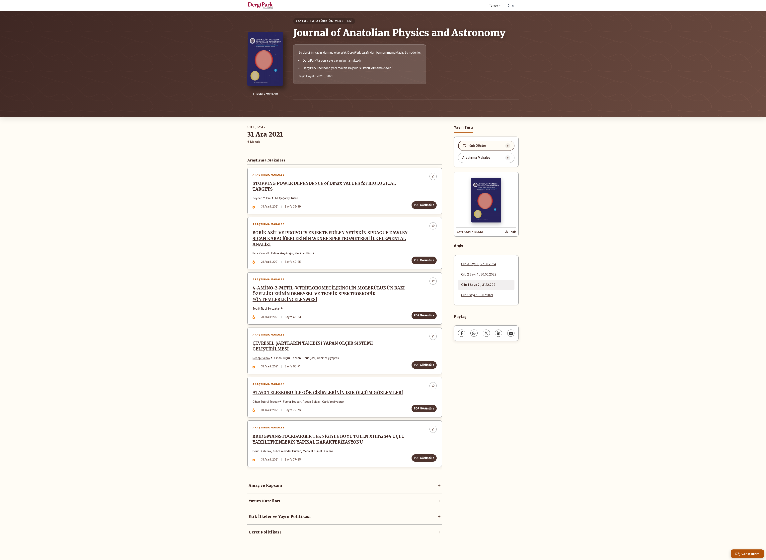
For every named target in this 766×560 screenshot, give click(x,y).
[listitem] (486, 146)
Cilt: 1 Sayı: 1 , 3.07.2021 (477, 295)
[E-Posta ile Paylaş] (510, 333)
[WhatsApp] (474, 333)
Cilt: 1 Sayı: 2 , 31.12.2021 (479, 285)
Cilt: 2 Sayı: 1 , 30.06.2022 (478, 274)
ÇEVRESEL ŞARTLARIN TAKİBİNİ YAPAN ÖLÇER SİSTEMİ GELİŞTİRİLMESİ (313, 346)
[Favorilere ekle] (433, 176)
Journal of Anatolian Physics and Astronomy (399, 33)
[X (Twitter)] (486, 333)
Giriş (510, 5)
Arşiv (458, 246)
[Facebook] (461, 333)
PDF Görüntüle (424, 205)
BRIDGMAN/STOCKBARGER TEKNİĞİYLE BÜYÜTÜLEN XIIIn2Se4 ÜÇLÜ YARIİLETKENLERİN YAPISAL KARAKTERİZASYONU (329, 439)
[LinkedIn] (498, 333)
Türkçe (493, 5)
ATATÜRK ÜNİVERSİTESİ (332, 21)
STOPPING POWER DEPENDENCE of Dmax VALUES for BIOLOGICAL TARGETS (324, 186)
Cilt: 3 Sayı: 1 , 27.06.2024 (478, 264)
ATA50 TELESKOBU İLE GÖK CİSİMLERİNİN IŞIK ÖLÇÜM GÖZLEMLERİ (328, 392)
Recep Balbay (261, 358)
